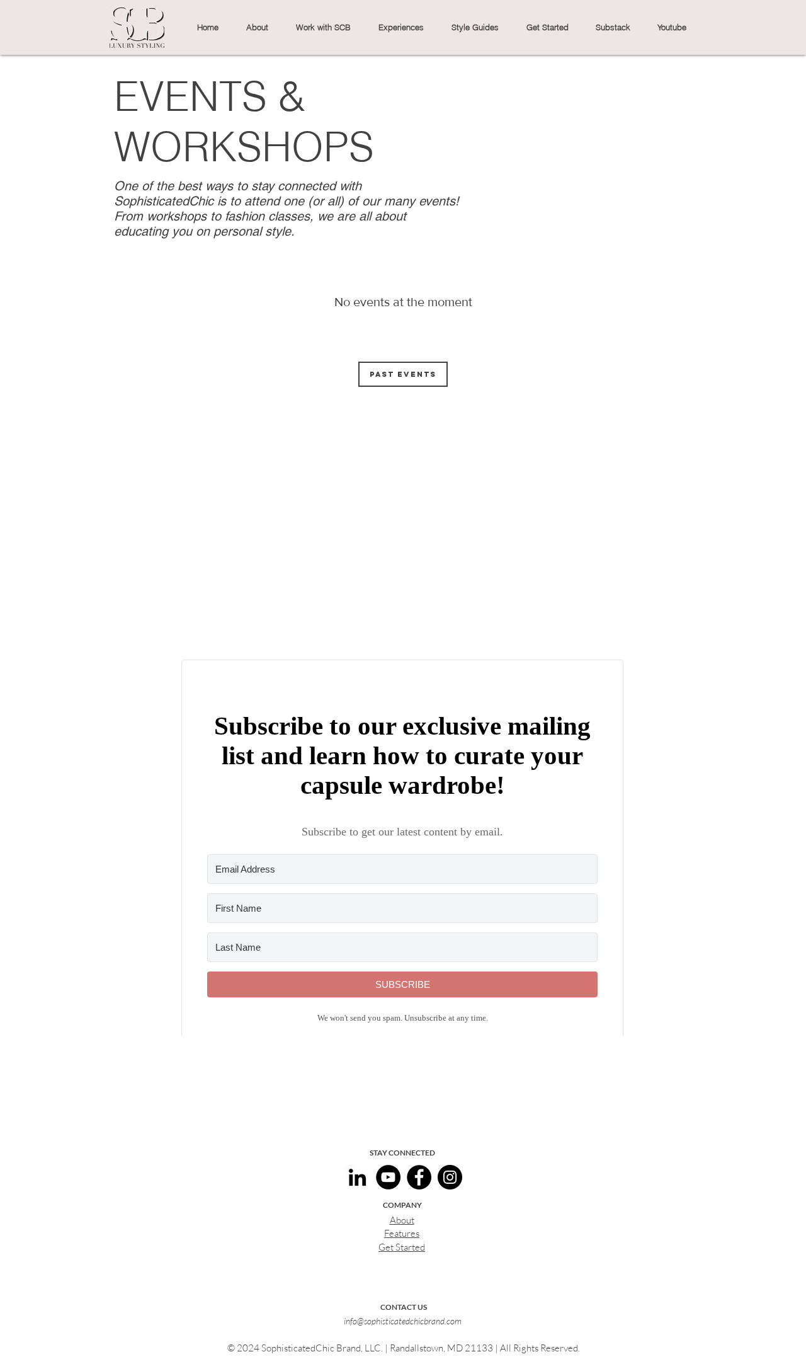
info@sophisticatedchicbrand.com (403, 1320)
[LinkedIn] (357, 1177)
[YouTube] (388, 1177)
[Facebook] (419, 1177)
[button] (256, 27)
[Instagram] (450, 1177)
